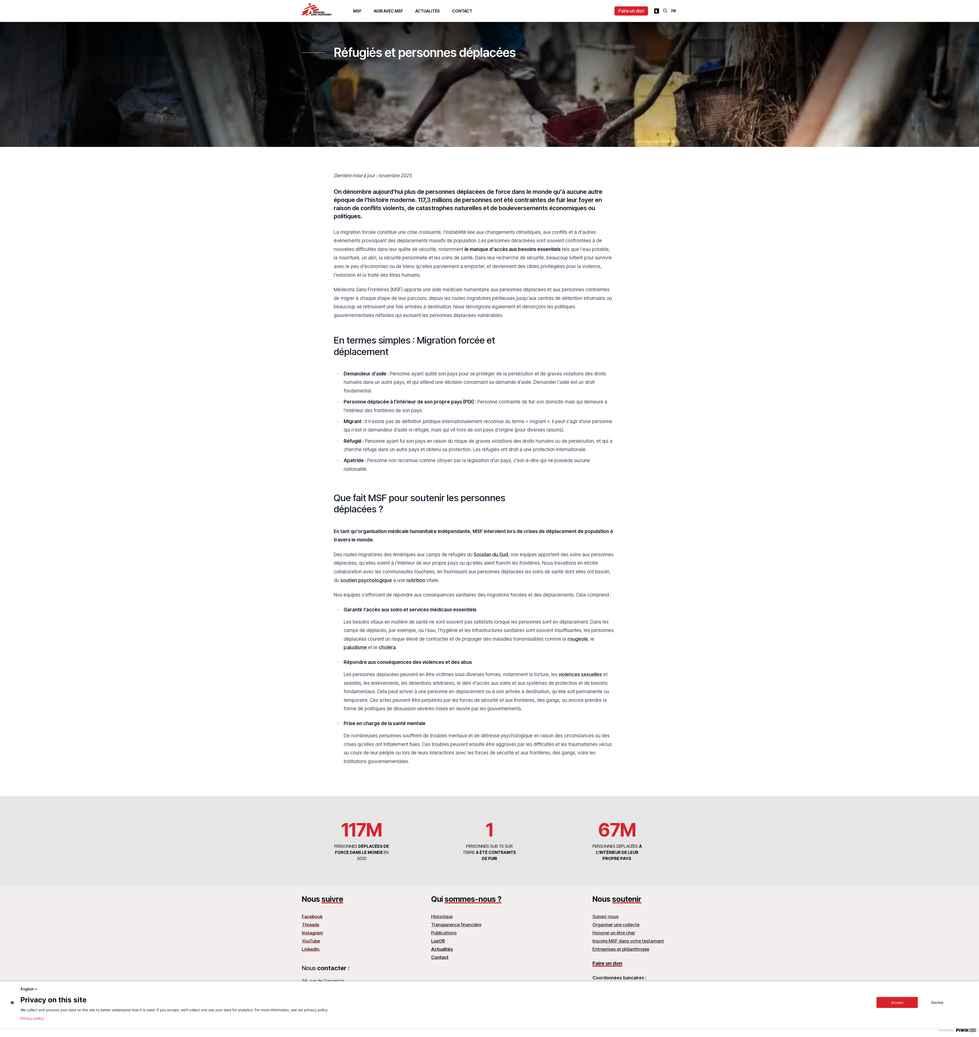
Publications (444, 932)
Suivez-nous (605, 916)
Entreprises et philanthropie (620, 949)
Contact (462, 11)
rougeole (578, 639)
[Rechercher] (665, 11)
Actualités (427, 11)
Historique (442, 916)
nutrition (416, 580)
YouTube (311, 941)
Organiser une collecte (615, 924)
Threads (310, 924)
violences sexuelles (580, 674)
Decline (937, 1002)
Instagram (312, 932)
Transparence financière (456, 924)
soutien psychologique (366, 580)
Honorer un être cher (613, 932)
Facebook (312, 916)
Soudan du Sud (491, 554)
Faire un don (631, 11)
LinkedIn (311, 949)
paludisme (356, 647)
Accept (897, 1002)
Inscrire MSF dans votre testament (628, 941)
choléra (387, 647)
